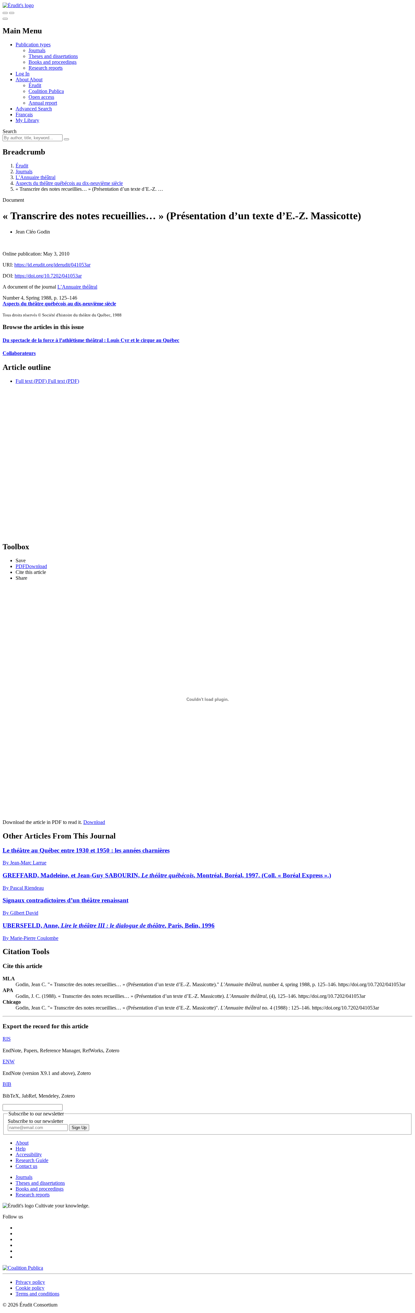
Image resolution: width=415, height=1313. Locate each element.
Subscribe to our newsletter (35, 1121)
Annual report (43, 103)
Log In (23, 73)
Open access (41, 97)
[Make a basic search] (5, 13)
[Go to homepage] (18, 5)
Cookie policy (30, 1288)
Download (94, 822)
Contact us (26, 1166)
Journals (37, 50)
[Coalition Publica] (23, 1268)
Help (21, 1148)
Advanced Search (34, 108)
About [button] (23, 79)
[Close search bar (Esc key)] (11, 13)
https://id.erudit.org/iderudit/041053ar (52, 265)
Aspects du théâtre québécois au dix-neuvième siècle (69, 183)
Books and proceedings (53, 62)
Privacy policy (30, 1282)
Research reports (46, 68)
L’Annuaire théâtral (35, 177)
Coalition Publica (46, 91)
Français (24, 114)
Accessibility (29, 1154)
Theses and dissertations (53, 56)
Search (10, 131)
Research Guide (32, 1160)
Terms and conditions (37, 1293)
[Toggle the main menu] (5, 19)
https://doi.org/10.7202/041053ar (48, 276)
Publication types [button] (33, 44)
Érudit (35, 85)
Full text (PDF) (31, 381)
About (36, 79)
